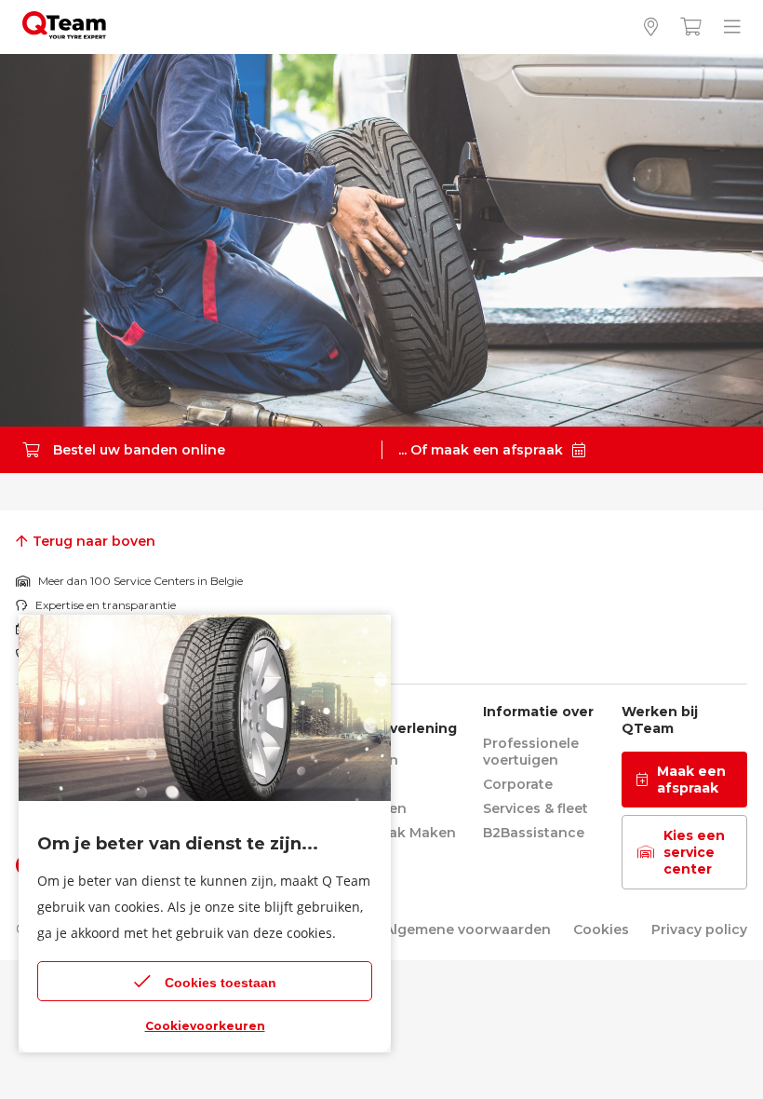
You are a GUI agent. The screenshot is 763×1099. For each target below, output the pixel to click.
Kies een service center (694, 852)
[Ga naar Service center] (651, 27)
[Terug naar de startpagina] (64, 34)
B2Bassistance (533, 832)
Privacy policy (699, 929)
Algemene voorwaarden (467, 929)
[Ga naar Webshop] (691, 27)
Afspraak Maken (400, 832)
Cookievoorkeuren (205, 1026)
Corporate (518, 784)
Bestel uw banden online (139, 449)
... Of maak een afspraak (480, 449)
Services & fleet (535, 808)
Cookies (601, 929)
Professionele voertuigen (531, 751)
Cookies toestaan (220, 982)
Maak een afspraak (691, 779)
